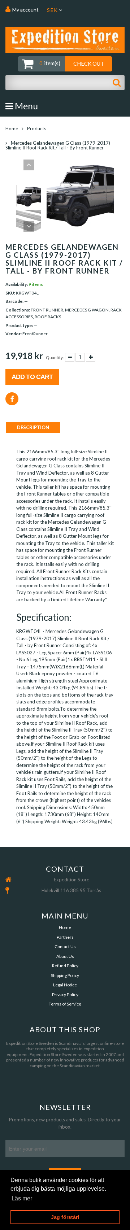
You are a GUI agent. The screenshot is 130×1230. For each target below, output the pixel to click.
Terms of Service (65, 1004)
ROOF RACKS (48, 316)
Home (11, 128)
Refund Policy (65, 965)
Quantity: (55, 357)
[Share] (11, 398)
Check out (88, 63)
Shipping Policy (65, 975)
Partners (65, 937)
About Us (65, 956)
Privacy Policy (65, 994)
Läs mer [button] (22, 1198)
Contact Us (65, 946)
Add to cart (32, 376)
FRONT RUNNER (47, 310)
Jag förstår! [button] (65, 1217)
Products (36, 128)
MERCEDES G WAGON (87, 310)
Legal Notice (65, 984)
